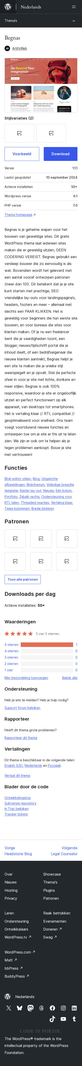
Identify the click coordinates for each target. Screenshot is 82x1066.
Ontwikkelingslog (18, 798)
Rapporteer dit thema (21, 738)
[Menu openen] (74, 7)
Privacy (11, 898)
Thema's (50, 882)
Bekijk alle (69, 678)
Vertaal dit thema (17, 775)
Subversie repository (20, 803)
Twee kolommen (17, 508)
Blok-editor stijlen (18, 479)
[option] (15, 538)
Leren (9, 913)
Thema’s (11, 20)
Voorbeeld (22, 154)
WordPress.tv (18, 937)
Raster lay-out (30, 490)
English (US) (14, 765)
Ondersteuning (17, 921)
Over (9, 874)
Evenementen (54, 921)
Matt (11, 960)
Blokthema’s (36, 485)
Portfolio (11, 497)
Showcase (52, 874)
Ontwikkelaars (16, 929)
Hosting (11, 890)
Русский (54, 765)
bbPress (14, 968)
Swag (50, 937)
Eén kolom (64, 490)
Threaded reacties (35, 502)
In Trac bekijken (17, 809)
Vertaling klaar (61, 502)
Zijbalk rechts (29, 497)
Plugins (49, 890)
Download (60, 154)
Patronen (51, 898)
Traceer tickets (16, 814)
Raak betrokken (56, 913)
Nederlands (33, 765)
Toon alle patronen (23, 579)
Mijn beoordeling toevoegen (26, 678)
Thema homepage (18, 215)
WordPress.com (20, 952)
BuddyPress (17, 976)
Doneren (52, 929)
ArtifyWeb (19, 48)
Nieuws (48, 490)
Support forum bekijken (22, 708)
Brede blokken (42, 508)
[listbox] (41, 549)
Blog (36, 479)
